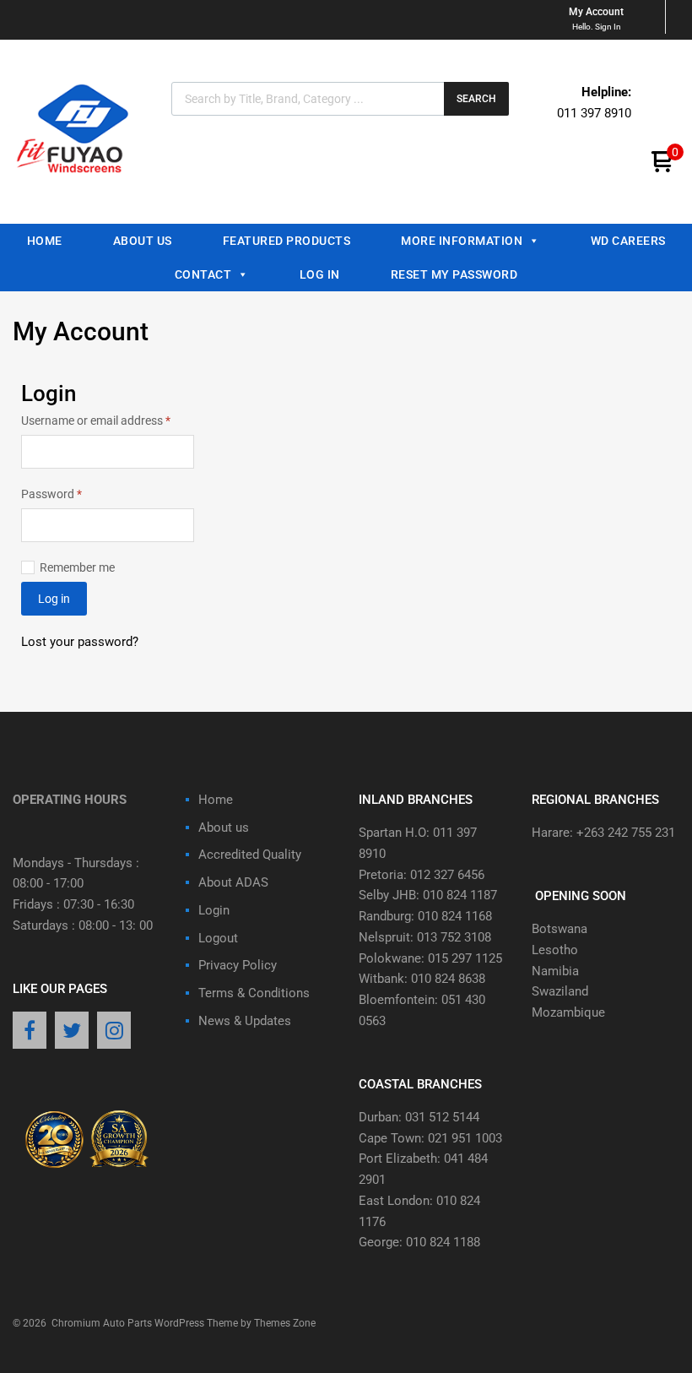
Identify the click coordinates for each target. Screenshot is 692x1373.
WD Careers (628, 240)
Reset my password (454, 274)
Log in (54, 598)
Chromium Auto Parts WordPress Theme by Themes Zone (183, 1323)
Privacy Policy (237, 965)
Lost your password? (79, 641)
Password (74, 493)
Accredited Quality (249, 854)
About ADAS (233, 882)
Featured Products (287, 240)
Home (44, 240)
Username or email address (107, 419)
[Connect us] (29, 1032)
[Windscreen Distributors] (77, 185)
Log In (320, 274)
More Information (461, 240)
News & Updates (244, 1020)
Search (476, 99)
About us (142, 240)
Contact (203, 274)
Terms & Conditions (254, 993)
